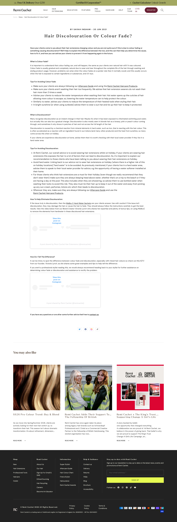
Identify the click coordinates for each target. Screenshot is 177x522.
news (21, 17)
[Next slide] (172, 2)
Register (151, 10)
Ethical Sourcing (43, 479)
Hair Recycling (42, 483)
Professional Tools (20, 473)
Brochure (86, 485)
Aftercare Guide (86, 86)
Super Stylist (65, 464)
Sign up (135, 480)
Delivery (86, 468)
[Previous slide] (4, 2)
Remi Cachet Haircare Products (122, 86)
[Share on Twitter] (80, 329)
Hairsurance (64, 481)
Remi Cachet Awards (68, 485)
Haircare (16, 477)
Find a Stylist (65, 477)
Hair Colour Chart (66, 473)
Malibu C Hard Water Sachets (78, 203)
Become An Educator (45, 491)
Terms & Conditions (103, 507)
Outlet (15, 481)
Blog (85, 481)
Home (15, 17)
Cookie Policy (87, 507)
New (15, 464)
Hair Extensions (19, 468)
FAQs (85, 477)
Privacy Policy (72, 507)
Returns (86, 473)
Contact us (87, 464)
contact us (94, 314)
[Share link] (97, 329)
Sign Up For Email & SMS (44, 474)
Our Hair (40, 468)
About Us (40, 464)
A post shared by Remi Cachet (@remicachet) (65, 303)
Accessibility (88, 489)
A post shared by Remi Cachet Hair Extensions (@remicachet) (65, 244)
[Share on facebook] (85, 329)
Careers (40, 487)
